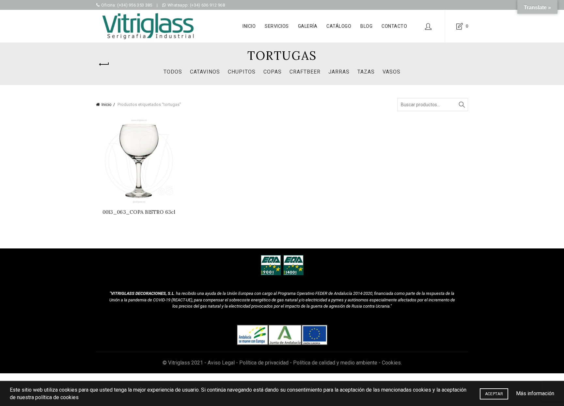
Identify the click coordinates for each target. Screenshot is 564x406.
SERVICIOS (277, 26)
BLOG (366, 26)
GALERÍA (308, 26)
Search (461, 104)
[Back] (104, 64)
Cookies (391, 363)
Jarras (339, 72)
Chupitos (242, 72)
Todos (173, 72)
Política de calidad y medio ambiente (335, 363)
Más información (535, 393)
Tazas (366, 72)
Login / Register (428, 26)
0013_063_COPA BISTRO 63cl (139, 212)
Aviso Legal (221, 363)
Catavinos (205, 72)
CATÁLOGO (338, 26)
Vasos (391, 72)
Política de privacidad (264, 363)
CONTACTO (394, 26)
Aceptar (494, 394)
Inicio (107, 104)
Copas (272, 72)
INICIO (249, 26)
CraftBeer (305, 72)
